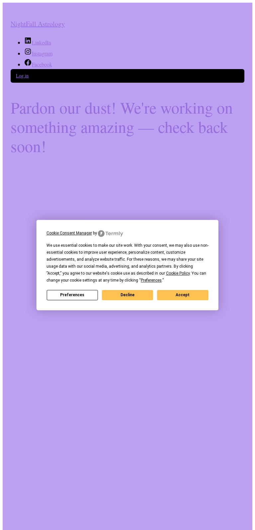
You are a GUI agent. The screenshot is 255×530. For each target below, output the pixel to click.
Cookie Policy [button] (178, 273)
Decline (127, 295)
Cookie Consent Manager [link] (69, 233)
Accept (183, 295)
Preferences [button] (151, 280)
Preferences (72, 295)
